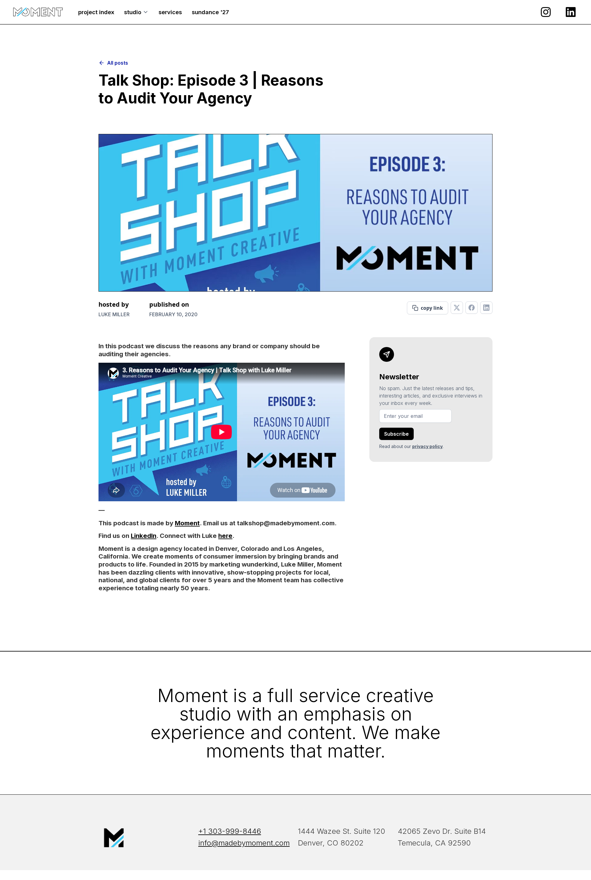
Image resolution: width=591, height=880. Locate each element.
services (170, 12)
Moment (187, 523)
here (225, 535)
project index (96, 12)
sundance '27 (210, 12)
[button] (136, 12)
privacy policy (427, 446)
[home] (38, 12)
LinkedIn (143, 535)
